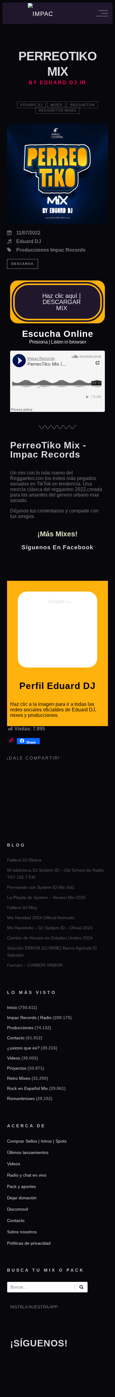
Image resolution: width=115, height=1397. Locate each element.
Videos (13, 1058)
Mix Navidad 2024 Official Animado (41, 917)
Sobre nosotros (22, 1231)
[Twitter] (51, 1361)
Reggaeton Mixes (57, 110)
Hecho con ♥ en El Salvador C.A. (57, 1389)
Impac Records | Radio (29, 1017)
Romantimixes (21, 1098)
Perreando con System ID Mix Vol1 (41, 887)
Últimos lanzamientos (27, 1152)
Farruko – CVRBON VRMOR (35, 965)
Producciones (20, 1027)
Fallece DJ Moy (22, 907)
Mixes (56, 105)
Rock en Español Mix (27, 1088)
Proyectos (16, 1068)
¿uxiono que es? (23, 1047)
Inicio (12, 1007)
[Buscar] (81, 1287)
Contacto (16, 1037)
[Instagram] (17, 1361)
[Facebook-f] (34, 1361)
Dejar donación (21, 1197)
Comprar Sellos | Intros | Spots (37, 1141)
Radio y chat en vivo (26, 1175)
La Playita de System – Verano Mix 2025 (46, 897)
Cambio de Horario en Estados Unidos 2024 (50, 937)
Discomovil (17, 1209)
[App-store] (17, 1322)
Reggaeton (82, 105)
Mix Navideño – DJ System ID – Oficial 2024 (50, 927)
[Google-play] (34, 1322)
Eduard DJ (32, 105)
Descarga (22, 263)
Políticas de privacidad (29, 1243)
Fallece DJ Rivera (24, 860)
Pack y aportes (21, 1186)
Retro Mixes (18, 1078)
